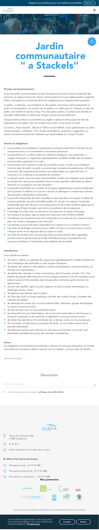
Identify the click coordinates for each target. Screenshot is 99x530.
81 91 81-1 (14, 444)
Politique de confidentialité (56, 510)
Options (88, 3)
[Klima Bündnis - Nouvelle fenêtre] (66, 497)
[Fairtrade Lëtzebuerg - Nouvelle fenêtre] (79, 497)
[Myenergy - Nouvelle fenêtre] (64, 488)
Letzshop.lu (17, 510)
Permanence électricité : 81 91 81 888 (28, 471)
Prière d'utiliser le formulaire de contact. (29, 450)
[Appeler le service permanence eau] (4, 465)
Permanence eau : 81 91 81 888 (24, 465)
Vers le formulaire (13, 358)
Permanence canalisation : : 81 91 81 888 (29, 477)
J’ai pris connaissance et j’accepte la (35, 392)
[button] (4, 436)
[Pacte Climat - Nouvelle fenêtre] (32, 497)
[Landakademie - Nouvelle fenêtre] (78, 488)
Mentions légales (39, 510)
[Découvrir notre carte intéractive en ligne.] (92, 41)
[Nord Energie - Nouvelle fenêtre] (46, 488)
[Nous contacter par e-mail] (4, 450)
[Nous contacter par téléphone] (4, 444)
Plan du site (27, 510)
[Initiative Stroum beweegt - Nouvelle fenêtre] (54, 497)
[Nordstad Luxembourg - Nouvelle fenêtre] (27, 488)
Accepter (67, 522)
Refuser (83, 522)
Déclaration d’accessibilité (76, 510)
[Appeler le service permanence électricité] (4, 471)
